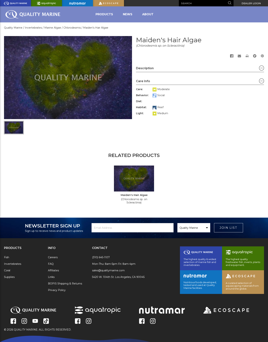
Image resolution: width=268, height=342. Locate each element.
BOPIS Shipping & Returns (65, 283)
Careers (53, 257)
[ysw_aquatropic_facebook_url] (77, 321)
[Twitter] (254, 56)
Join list (228, 227)
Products (104, 14)
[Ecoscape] (221, 310)
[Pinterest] (262, 56)
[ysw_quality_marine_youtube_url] (35, 321)
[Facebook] (231, 56)
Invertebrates (12, 264)
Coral (7, 270)
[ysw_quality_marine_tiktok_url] (46, 321)
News (127, 14)
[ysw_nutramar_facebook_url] (142, 321)
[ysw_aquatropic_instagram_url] (88, 321)
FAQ (51, 264)
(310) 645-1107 (101, 257)
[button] (200, 69)
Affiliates (53, 270)
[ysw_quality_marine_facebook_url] (13, 321)
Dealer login (251, 3)
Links (51, 277)
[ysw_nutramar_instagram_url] (153, 321)
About (148, 14)
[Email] (239, 56)
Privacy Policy (57, 290)
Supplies (9, 277)
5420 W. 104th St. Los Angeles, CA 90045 (118, 277)
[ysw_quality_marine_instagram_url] (24, 321)
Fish (6, 257)
